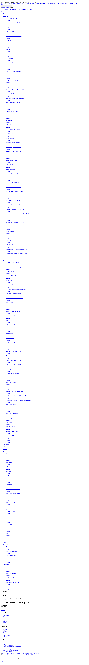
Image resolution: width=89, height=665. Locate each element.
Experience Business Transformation (13, 111)
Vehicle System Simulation (11, 244)
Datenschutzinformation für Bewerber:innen (12, 646)
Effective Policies (9, 302)
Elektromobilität (9, 306)
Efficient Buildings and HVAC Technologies (15, 89)
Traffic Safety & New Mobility (12, 413)
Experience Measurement (11, 116)
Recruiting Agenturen (10, 502)
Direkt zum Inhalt (4, 1)
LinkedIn (5, 629)
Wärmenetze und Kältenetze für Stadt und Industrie (16, 253)
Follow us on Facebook (28, 9)
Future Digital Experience (11, 329)
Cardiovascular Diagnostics (11, 53)
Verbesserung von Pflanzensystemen (13, 431)
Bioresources (8, 40)
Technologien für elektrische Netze (13, 409)
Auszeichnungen (9, 497)
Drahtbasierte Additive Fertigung (12, 80)
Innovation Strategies (10, 333)
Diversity (8, 480)
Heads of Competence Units (11, 551)
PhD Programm (9, 462)
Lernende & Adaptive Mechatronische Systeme (15, 346)
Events (7, 533)
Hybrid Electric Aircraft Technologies (13, 133)
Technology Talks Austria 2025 (12, 520)
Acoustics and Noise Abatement (12, 262)
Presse (4, 620)
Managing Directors (10, 546)
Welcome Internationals (10, 484)
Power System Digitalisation (11, 195)
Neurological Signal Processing (12, 373)
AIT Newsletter (9, 524)
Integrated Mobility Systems (11, 160)
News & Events (6, 621)
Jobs (7, 453)
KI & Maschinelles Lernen (11, 164)
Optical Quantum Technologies (12, 182)
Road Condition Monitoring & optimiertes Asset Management (18, 213)
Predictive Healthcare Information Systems (14, 391)
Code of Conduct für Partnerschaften (10, 650)
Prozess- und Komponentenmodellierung (14, 204)
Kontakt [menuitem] (4, 542)
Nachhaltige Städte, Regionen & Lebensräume (15, 364)
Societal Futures (9, 227)
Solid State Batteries (10, 231)
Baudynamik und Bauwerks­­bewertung (14, 36)
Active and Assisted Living (11, 18)
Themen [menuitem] (5, 13)
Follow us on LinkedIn (8, 9)
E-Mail (2, 662)
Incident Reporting (9, 560)
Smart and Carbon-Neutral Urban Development (15, 222)
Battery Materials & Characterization (13, 27)
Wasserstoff (8, 440)
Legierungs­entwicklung (10, 169)
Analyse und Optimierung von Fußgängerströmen (16, 267)
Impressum (3, 610)
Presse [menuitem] (4, 537)
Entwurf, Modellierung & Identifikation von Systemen (17, 107)
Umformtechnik (9, 240)
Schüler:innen (8, 471)
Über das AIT (6, 615)
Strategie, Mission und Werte (12, 573)
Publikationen (6, 619)
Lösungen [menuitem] (5, 258)
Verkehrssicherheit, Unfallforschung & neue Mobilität (17, 249)
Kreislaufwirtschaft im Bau (11, 342)
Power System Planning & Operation (13, 200)
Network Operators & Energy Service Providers (15, 369)
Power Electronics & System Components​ (14, 191)
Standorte (2, 663)
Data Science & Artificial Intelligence (13, 71)
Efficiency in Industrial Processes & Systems (15, 84)
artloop (7, 586)
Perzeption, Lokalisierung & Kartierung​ (14, 187)
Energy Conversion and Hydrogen (13, 102)
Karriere (5, 622)
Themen (5, 616)
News (7, 529)
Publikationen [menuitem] (6, 444)
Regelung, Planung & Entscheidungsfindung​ (15, 209)
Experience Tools (9, 320)
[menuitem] (45, 16)
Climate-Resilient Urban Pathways (13, 58)
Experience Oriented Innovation (12, 315)
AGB (4, 644)
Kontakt (4, 623)
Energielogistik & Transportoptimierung (14, 93)
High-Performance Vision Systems (13, 129)
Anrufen (2, 661)
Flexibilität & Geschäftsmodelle (12, 120)
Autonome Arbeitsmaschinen (12, 275)
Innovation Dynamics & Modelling (13, 142)
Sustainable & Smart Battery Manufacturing (15, 235)
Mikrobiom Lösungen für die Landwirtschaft (15, 351)
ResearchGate (6, 634)
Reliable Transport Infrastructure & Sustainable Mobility (17, 395)
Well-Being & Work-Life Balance (13, 489)
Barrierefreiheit (6, 647)
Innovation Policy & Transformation (13, 147)
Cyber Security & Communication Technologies (16, 67)
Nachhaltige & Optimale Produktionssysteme (15, 360)
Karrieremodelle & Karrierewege (12, 457)
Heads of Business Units (11, 555)
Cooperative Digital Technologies (13, 62)
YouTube (5, 630)
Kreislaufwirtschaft (10, 338)
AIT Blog (8, 515)
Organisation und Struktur (11, 577)
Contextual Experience (10, 280)
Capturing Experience (10, 49)
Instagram (5, 632)
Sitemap (4, 641)
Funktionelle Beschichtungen (12, 324)
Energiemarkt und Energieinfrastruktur (14, 311)
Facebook (5, 631)
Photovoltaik (8, 386)
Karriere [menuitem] (5, 449)
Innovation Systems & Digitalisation (13, 151)
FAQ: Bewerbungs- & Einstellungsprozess (14, 475)
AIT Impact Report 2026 (11, 511)
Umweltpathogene (9, 418)
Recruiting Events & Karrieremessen (13, 493)
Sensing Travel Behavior (11, 404)
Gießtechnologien (9, 124)
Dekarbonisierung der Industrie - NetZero (14, 298)
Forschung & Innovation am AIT (12, 582)
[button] (2, 4)
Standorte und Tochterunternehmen (13, 569)
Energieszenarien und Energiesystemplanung (15, 98)
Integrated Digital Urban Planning (13, 155)
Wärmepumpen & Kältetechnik (12, 435)
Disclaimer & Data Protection (9, 645)
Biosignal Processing (10, 44)
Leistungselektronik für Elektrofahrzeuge (14, 173)
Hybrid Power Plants (10, 138)
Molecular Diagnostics (10, 178)
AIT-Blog (5, 636)
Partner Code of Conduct (8, 651)
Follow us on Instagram (18, 9)
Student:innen (8, 466)
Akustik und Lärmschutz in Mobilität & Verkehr (15, 22)
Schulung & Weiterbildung (11, 218)
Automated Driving (10, 271)
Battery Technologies (10, 31)
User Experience (9, 422)
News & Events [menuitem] (6, 506)
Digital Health (9, 76)
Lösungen (5, 617)
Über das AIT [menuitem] (6, 564)
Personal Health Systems (11, 382)
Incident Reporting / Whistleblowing (10, 649)
